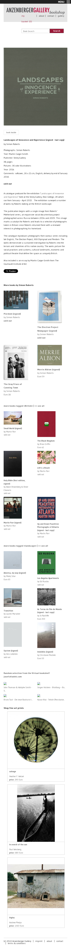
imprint (38, 941)
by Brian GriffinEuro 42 (46, 444)
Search (56, 30)
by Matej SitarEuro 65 (15, 576)
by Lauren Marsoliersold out (12, 613)
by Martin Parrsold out (13, 431)
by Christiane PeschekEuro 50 (46, 655)
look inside (11, 132)
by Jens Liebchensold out (11, 653)
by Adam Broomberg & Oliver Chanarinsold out (16, 486)
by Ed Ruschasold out (48, 581)
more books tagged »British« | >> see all (24, 405)
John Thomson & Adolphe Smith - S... (18, 689)
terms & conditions (17, 943)
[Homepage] (35, 13)
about (41, 15)
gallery (61, 15)
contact (51, 15)
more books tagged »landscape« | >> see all (26, 545)
